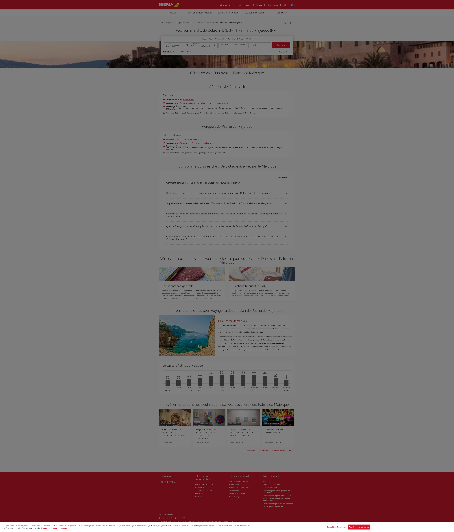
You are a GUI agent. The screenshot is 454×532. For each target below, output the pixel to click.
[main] (227, 527)
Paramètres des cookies (336, 527)
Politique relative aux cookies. (55, 528)
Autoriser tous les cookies (359, 527)
